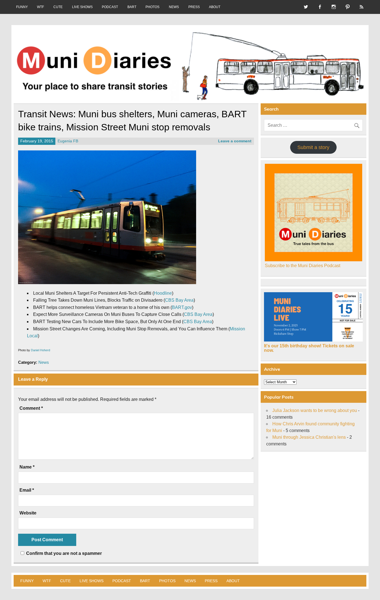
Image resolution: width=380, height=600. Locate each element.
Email (26, 490)
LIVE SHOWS (82, 7)
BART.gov (182, 307)
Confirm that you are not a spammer (63, 553)
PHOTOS (152, 7)
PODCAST (110, 7)
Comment (31, 408)
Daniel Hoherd (40, 350)
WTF (40, 7)
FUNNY (22, 7)
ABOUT (214, 7)
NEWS (174, 7)
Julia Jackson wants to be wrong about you (314, 410)
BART (131, 7)
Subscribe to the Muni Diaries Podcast (302, 265)
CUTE (58, 7)
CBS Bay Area (179, 300)
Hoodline (163, 293)
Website (27, 513)
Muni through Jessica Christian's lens (309, 437)
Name (26, 467)
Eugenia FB (68, 141)
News (43, 362)
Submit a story (313, 147)
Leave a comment (234, 141)
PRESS (194, 7)
